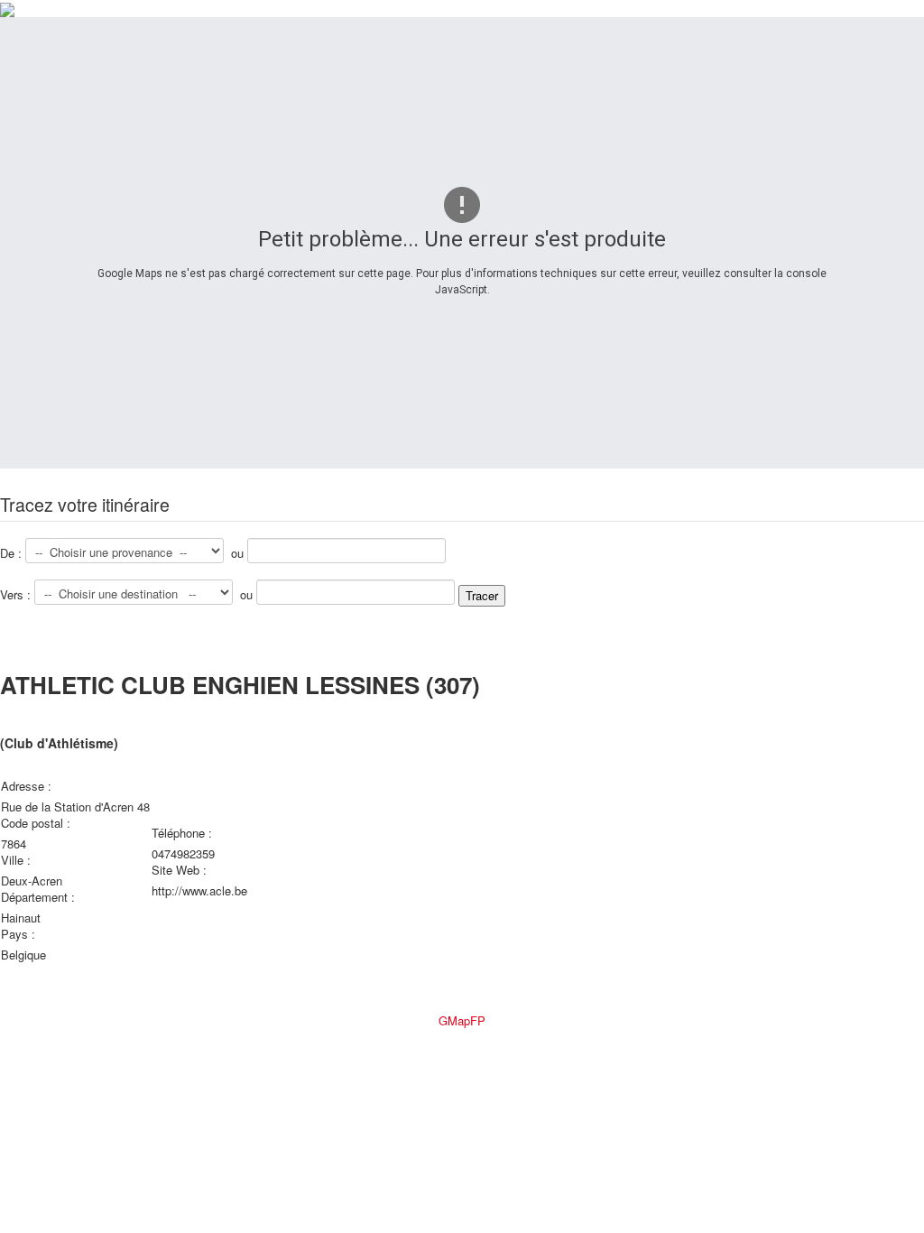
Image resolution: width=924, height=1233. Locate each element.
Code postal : (37, 823)
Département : (40, 897)
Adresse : (28, 786)
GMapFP (462, 1020)
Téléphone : (182, 833)
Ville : (17, 860)
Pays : (20, 934)
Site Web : (181, 870)
